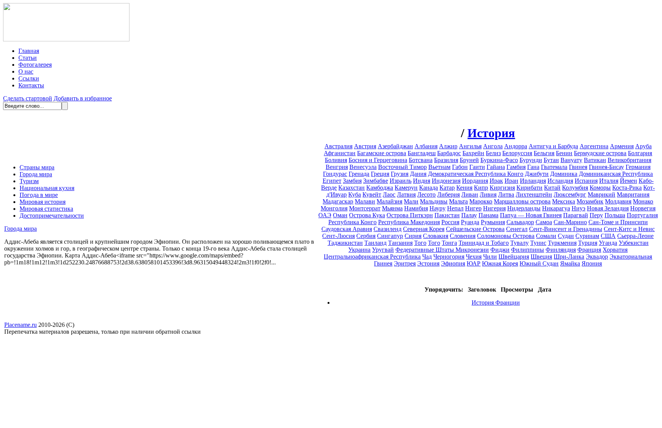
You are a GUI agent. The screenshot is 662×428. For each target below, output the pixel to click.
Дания (418, 174)
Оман (340, 215)
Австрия (365, 146)
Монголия (334, 208)
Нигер (473, 208)
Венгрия (337, 167)
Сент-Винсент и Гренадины (565, 229)
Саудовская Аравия (346, 229)
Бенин (564, 153)
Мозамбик (590, 201)
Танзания (400, 242)
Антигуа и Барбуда (553, 146)
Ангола (493, 146)
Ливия (488, 194)
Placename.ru (20, 324)
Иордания (475, 180)
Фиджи (500, 249)
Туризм (29, 181)
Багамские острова (381, 153)
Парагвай (575, 215)
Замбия (352, 180)
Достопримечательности (52, 215)
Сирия (413, 236)
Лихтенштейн (534, 194)
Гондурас (335, 174)
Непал (455, 208)
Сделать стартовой (27, 98)
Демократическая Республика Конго (475, 174)
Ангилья (470, 146)
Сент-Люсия (338, 236)
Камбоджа (379, 187)
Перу (596, 215)
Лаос (389, 194)
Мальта (458, 201)
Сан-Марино (570, 222)
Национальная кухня (47, 188)
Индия (421, 180)
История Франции (496, 302)
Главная (28, 51)
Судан (566, 236)
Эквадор (597, 256)
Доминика (563, 174)
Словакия (435, 236)
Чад (427, 256)
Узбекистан (634, 242)
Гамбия (516, 167)
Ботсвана (421, 160)
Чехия (474, 256)
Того (420, 242)
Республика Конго (352, 222)
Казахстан (351, 187)
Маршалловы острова (522, 201)
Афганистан (340, 153)
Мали (411, 201)
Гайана (496, 167)
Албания (426, 146)
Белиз (493, 153)
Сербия (365, 236)
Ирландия (533, 180)
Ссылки (28, 78)
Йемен (628, 180)
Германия (638, 167)
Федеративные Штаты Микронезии (442, 249)
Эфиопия (453, 263)
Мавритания (633, 194)
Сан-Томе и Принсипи (618, 222)
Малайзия (389, 201)
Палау (469, 215)
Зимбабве (375, 180)
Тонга (449, 242)
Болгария (640, 153)
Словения (462, 236)
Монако (643, 201)
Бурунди (530, 160)
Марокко (480, 201)
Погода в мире (39, 195)
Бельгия (544, 153)
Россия (450, 222)
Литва (506, 194)
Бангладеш (422, 153)
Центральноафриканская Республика (372, 256)
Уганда (608, 242)
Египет (332, 180)
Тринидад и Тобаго (484, 242)
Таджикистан (345, 242)
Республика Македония (409, 222)
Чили (490, 256)
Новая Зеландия (608, 208)
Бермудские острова (600, 153)
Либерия (448, 194)
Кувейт (371, 194)
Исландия (560, 180)
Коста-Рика (627, 187)
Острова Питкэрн (410, 215)
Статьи (27, 57)
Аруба (643, 146)
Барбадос (449, 153)
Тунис (538, 242)
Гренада (359, 174)
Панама (488, 215)
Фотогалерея (35, 64)
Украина (359, 249)
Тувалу (519, 242)
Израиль (400, 180)
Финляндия (561, 249)
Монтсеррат (364, 208)
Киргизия (502, 187)
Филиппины (527, 249)
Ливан (469, 194)
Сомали (546, 236)
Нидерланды (524, 208)
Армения (622, 146)
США (608, 236)
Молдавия (618, 201)
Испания (586, 180)
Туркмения (562, 242)
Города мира (36, 174)
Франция (589, 249)
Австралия (338, 146)
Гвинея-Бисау (606, 167)
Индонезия (446, 180)
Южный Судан (539, 263)
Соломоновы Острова (505, 236)
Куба (354, 194)
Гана (533, 167)
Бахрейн (473, 153)
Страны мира (37, 167)
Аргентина (594, 146)
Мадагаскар (338, 201)
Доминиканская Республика (616, 174)
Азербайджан (395, 146)
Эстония (428, 263)
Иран (511, 180)
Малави (365, 201)
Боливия (336, 160)
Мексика (563, 201)
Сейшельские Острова (475, 229)
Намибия (416, 208)
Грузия (399, 174)
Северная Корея (423, 229)
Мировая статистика (46, 208)
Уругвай (383, 249)
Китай (552, 187)
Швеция (541, 256)
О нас (25, 71)
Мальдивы (433, 201)
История (491, 133)
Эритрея (405, 263)
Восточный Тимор (402, 167)
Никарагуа (556, 208)
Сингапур (390, 236)
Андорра (515, 146)
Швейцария (513, 256)
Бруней (469, 160)
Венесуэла (363, 167)
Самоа (544, 222)
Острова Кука (367, 215)
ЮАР (473, 263)
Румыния (493, 222)
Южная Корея (500, 263)
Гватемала (554, 167)
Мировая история (43, 201)
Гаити (477, 167)
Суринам (587, 236)
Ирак (496, 180)
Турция (587, 242)
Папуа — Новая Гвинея (531, 215)
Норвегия (642, 208)
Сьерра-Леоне (635, 236)
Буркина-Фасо (499, 160)
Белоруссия (517, 153)
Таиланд (375, 242)
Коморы (600, 187)
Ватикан (595, 160)
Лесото (426, 194)
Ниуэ (578, 208)
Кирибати (529, 187)
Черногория (448, 256)
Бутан (551, 160)
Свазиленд (387, 229)
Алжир (448, 146)
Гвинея (578, 167)
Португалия (642, 215)
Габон (460, 167)
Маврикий (601, 194)
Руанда (470, 222)
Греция (380, 174)
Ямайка (570, 263)
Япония (592, 263)
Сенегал (517, 229)
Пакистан (447, 215)
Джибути (537, 174)
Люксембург (570, 194)
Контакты (31, 85)
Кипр (481, 187)
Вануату (571, 160)
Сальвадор (520, 222)
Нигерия (494, 208)
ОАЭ (324, 215)
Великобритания (629, 160)
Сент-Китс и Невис (629, 229)
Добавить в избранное (83, 98)
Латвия (406, 194)
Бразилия (446, 160)
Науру (437, 208)
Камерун (406, 187)
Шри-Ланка (569, 256)
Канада (428, 187)
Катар (447, 187)
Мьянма (392, 208)
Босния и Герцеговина (378, 160)
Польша (615, 215)
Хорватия (615, 249)
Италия (608, 180)
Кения (464, 187)
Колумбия (575, 187)
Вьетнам (439, 167)
